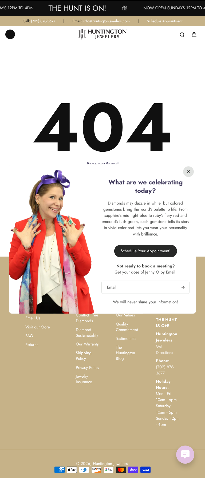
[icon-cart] (194, 34)
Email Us (32, 318)
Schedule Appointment (164, 21)
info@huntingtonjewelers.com (106, 21)
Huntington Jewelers (110, 464)
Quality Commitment (127, 327)
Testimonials (126, 338)
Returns (31, 345)
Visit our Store (37, 327)
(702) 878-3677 (43, 21)
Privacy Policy (87, 367)
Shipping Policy (84, 355)
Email (111, 287)
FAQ (29, 336)
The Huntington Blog (125, 353)
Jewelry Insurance (84, 379)
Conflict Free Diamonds (87, 318)
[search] (182, 34)
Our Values (125, 315)
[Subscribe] (182, 287)
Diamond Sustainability (87, 332)
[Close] (188, 171)
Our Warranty (87, 344)
